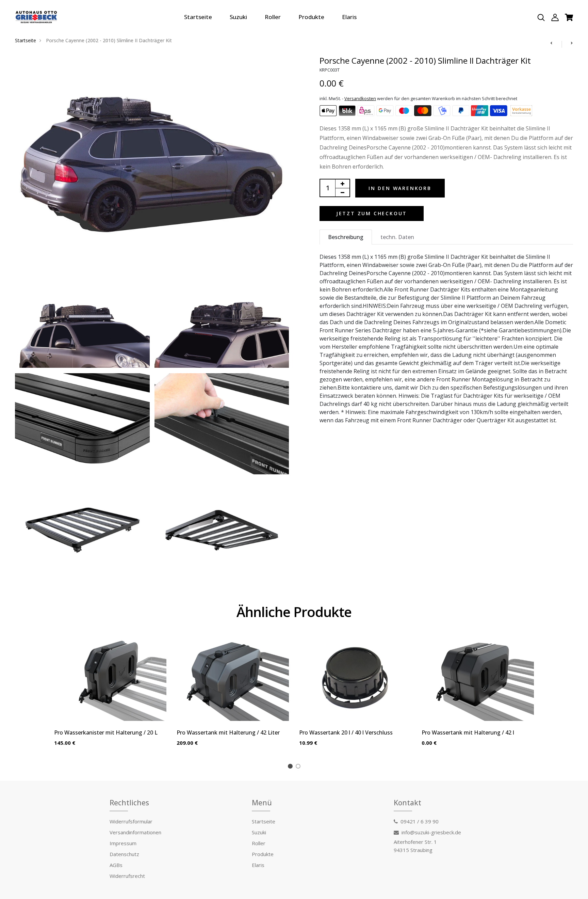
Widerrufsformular (131, 821)
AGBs (116, 865)
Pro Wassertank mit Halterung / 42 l (468, 732)
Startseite (198, 17)
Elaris (349, 17)
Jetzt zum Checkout (371, 213)
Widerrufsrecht (127, 875)
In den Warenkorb (400, 188)
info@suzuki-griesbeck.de (431, 832)
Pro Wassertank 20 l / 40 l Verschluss (346, 732)
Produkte (311, 17)
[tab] (346, 237)
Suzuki (238, 17)
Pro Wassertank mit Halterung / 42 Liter (228, 732)
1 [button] (291, 767)
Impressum (123, 843)
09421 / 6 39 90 (420, 821)
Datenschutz (124, 854)
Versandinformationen (135, 832)
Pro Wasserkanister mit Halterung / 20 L (106, 732)
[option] (110, 696)
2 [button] (299, 767)
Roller (273, 17)
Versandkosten (360, 98)
